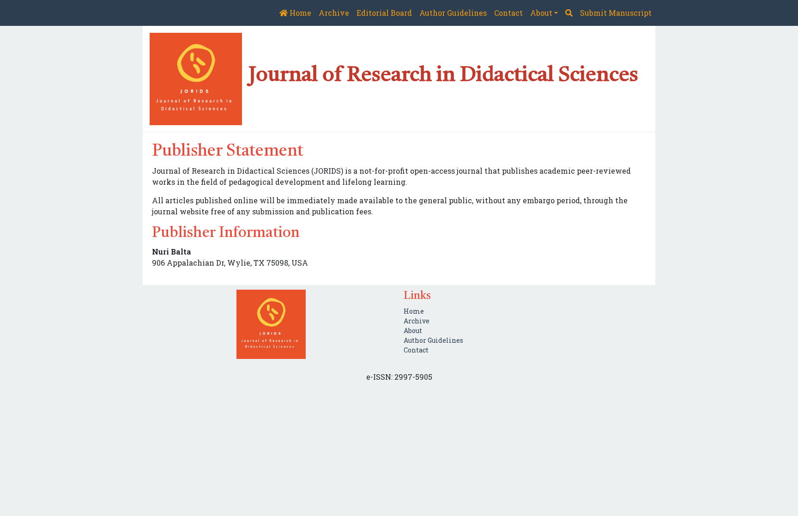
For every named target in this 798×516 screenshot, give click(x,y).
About (413, 330)
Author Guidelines (453, 13)
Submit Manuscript (616, 13)
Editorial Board (384, 13)
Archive (334, 13)
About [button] (541, 13)
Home (299, 13)
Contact (508, 13)
